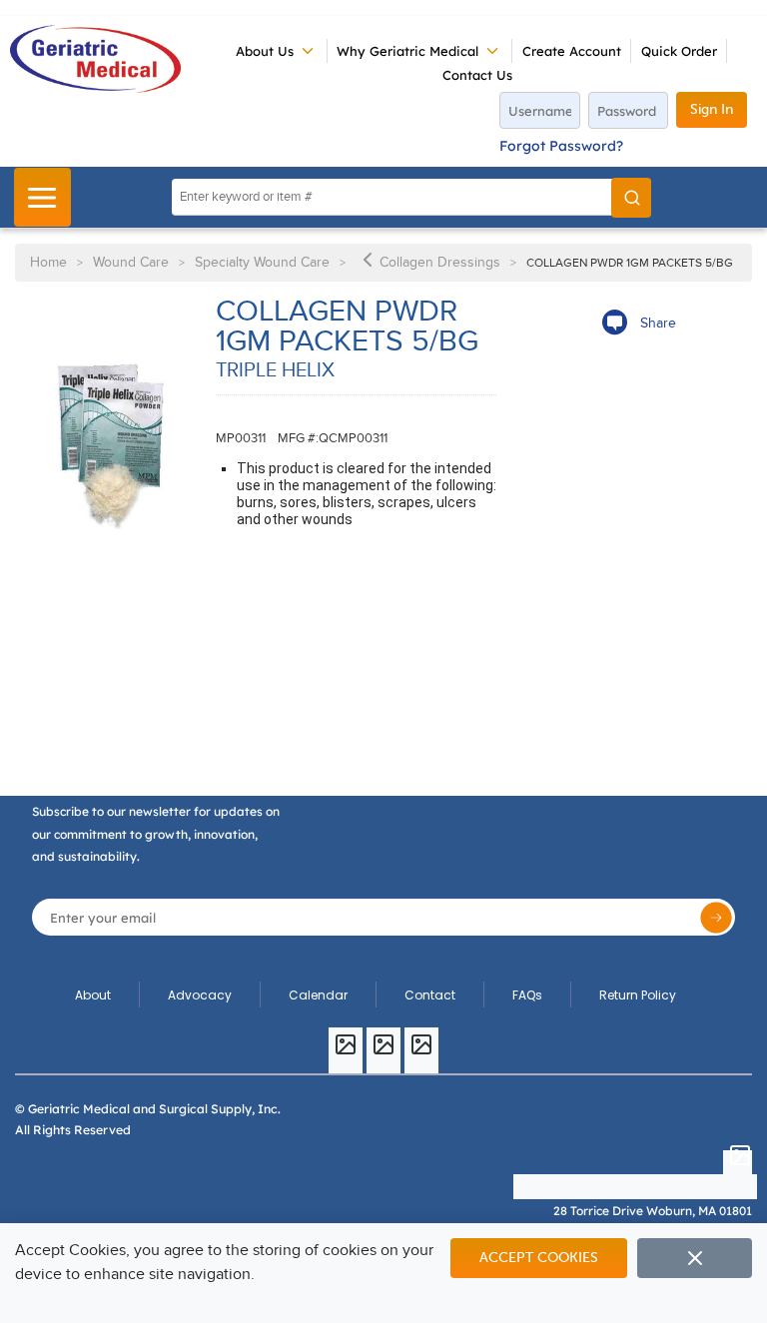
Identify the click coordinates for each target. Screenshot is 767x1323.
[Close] (694, 1258)
